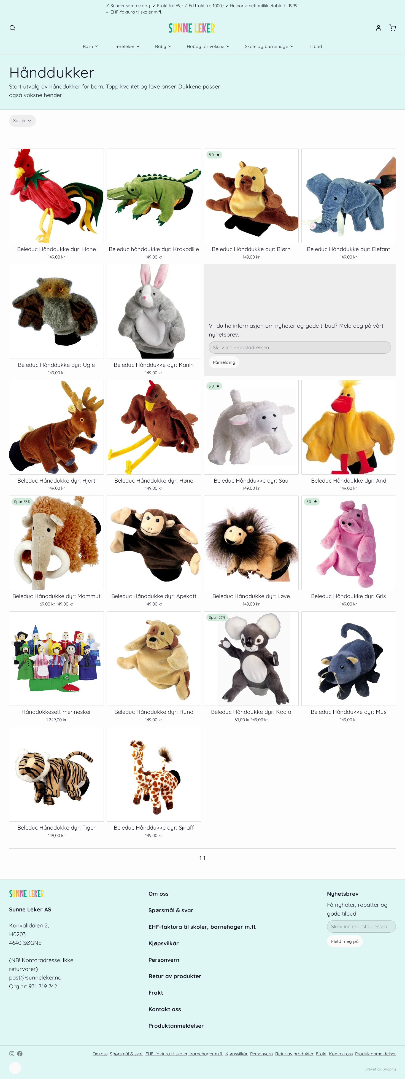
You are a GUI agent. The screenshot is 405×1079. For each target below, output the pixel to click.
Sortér (19, 120)
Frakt (155, 992)
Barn (88, 46)
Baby (160, 46)
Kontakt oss (164, 1009)
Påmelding (224, 362)
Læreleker (124, 46)
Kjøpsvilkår (163, 943)
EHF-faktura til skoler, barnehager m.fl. (202, 926)
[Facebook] (20, 1053)
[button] (56, 234)
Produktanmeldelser (176, 1025)
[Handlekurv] (390, 28)
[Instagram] (12, 1053)
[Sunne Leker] (191, 27)
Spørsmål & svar (170, 910)
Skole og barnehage (266, 46)
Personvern (163, 959)
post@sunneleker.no (35, 977)
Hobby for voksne (205, 46)
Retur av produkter (174, 976)
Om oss (158, 893)
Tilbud (315, 46)
